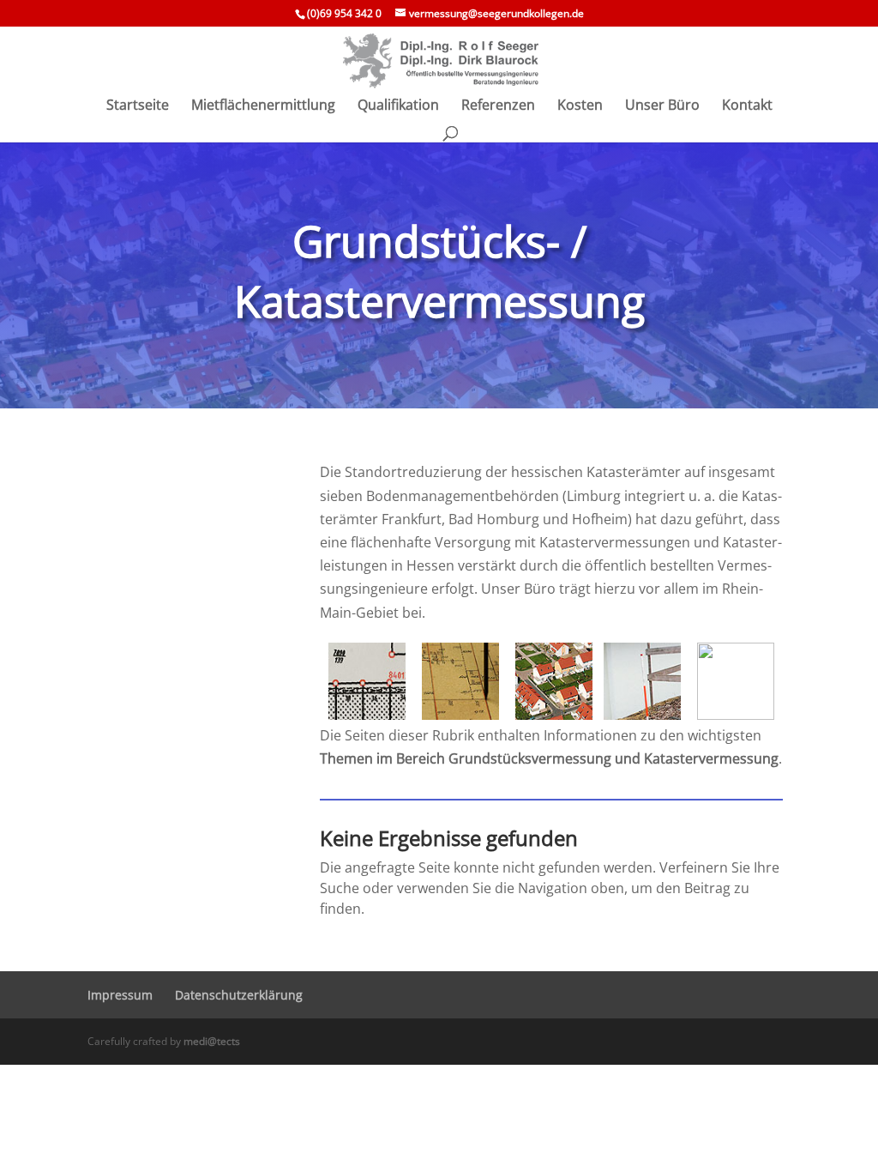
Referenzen (498, 106)
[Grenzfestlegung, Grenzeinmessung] (460, 681)
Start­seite (137, 106)
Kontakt (747, 106)
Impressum (120, 995)
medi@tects (211, 1041)
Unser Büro (662, 106)
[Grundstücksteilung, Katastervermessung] (366, 681)
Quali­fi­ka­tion (398, 106)
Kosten (580, 106)
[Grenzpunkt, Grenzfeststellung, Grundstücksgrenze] (641, 681)
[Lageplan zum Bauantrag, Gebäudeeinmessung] (553, 681)
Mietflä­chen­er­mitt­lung (263, 106)
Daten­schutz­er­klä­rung (239, 995)
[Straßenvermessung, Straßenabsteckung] (736, 681)
